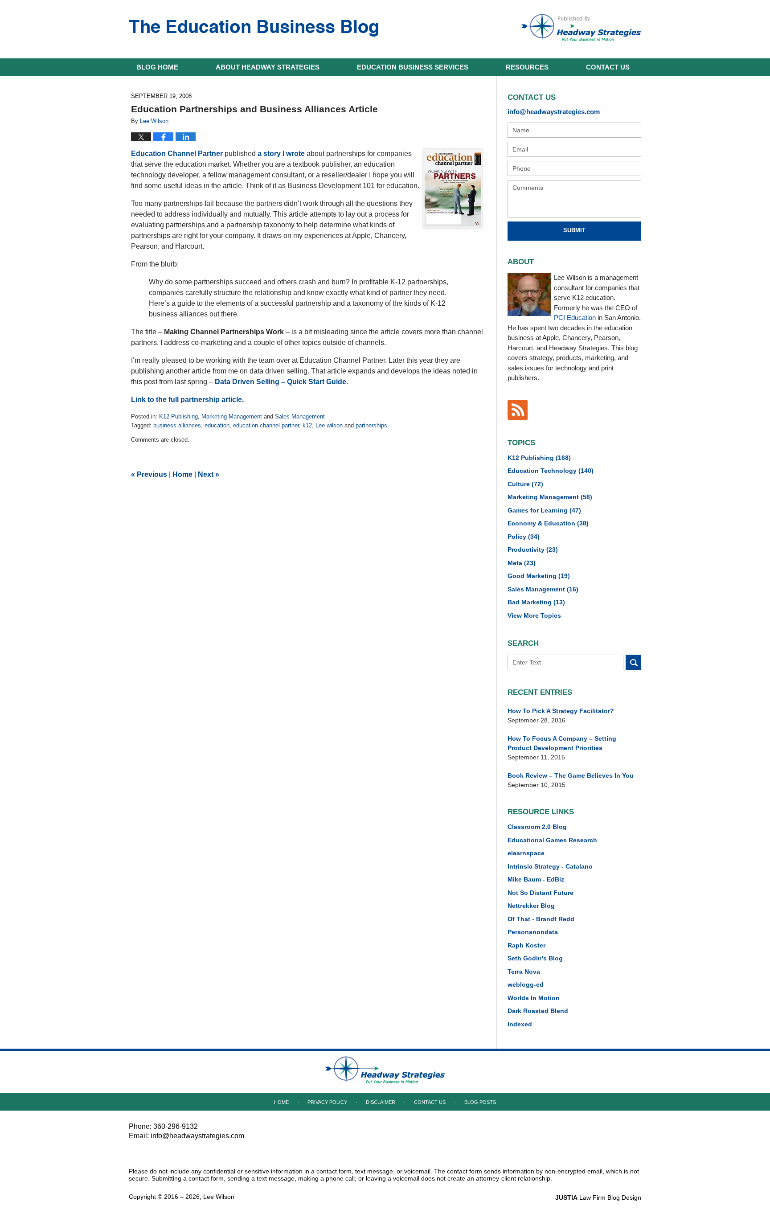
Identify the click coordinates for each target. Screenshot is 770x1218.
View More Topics (534, 615)
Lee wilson (329, 425)
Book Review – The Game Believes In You (571, 775)
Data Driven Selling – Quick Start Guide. (281, 381)
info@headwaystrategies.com (554, 111)
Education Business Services (412, 67)
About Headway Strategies (267, 67)
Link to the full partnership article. (187, 399)
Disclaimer (380, 1102)
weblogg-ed (526, 984)
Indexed (520, 1024)
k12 (307, 425)
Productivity (533, 549)
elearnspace (526, 853)
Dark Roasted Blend (538, 1010)
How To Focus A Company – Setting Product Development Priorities (562, 743)
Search (633, 662)
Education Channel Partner (177, 153)
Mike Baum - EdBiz (536, 879)
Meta (522, 562)
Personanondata (533, 931)
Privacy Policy (327, 1102)
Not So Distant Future (540, 892)
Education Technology (551, 470)
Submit (574, 230)
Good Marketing (539, 575)
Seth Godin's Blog (535, 958)
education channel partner (266, 425)
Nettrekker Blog (531, 905)
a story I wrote (281, 153)
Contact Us (430, 1102)
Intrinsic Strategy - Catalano (550, 866)
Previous (149, 474)
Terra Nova (524, 971)
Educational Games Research (552, 840)
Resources (527, 67)
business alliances (177, 425)
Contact (608, 67)
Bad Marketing (536, 602)
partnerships (371, 425)
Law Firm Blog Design (598, 1197)
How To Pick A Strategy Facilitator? (561, 710)
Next (208, 474)
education (217, 425)
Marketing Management (231, 416)
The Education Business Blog (253, 28)
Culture (525, 484)
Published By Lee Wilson (581, 26)
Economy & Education (548, 523)
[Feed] (517, 410)
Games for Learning (544, 510)
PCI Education (575, 317)
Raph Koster (526, 945)
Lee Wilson (218, 1196)
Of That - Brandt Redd (541, 919)
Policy (524, 536)
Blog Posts (480, 1102)
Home (157, 67)
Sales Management (300, 416)
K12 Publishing (178, 416)
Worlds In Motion (534, 997)
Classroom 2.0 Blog (537, 826)
